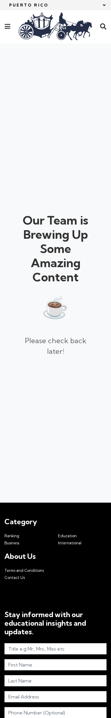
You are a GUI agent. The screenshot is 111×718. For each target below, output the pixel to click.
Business (11, 542)
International (69, 542)
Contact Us (14, 577)
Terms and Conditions (24, 570)
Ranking (11, 535)
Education (67, 535)
